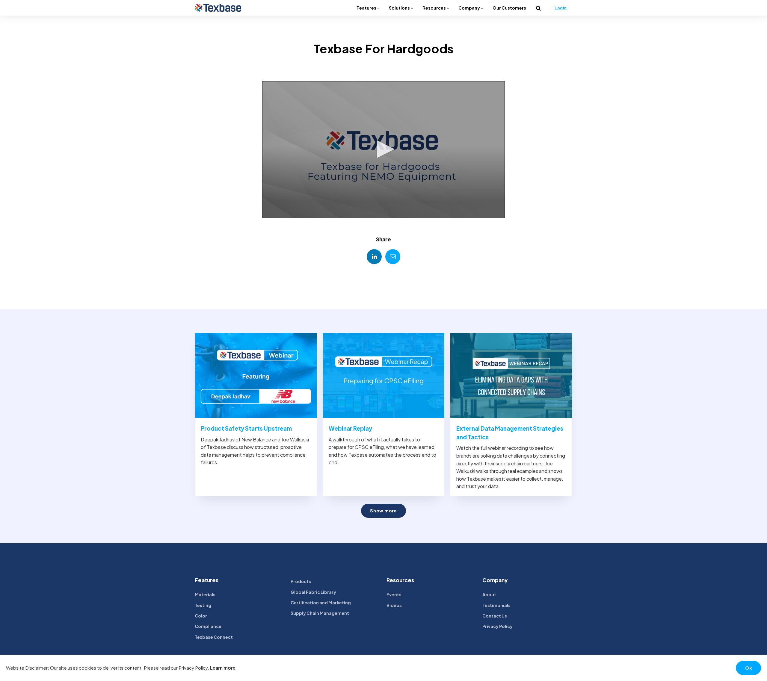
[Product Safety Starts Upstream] (256, 375)
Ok (748, 668)
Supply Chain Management (320, 613)
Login (561, 7)
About (489, 594)
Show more (383, 510)
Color (201, 615)
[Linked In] (374, 256)
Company (469, 7)
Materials (205, 594)
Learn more (222, 668)
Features (367, 7)
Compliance (208, 626)
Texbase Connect (214, 637)
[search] (538, 8)
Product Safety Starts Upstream (246, 428)
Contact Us (494, 615)
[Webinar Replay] (384, 375)
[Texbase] (218, 8)
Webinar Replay (350, 428)
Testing (203, 605)
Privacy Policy (497, 626)
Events (393, 594)
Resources (434, 7)
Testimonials (496, 605)
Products (301, 581)
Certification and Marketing (321, 602)
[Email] (392, 256)
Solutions (399, 7)
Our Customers (509, 7)
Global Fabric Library (313, 592)
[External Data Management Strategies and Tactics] (511, 375)
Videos (394, 605)
